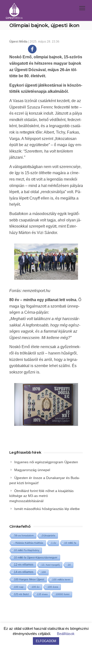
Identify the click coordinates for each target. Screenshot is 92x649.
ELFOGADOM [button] (46, 641)
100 (43, 572)
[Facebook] (32, 49)
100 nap (19, 587)
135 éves (42, 594)
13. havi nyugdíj (50, 564)
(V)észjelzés (48, 535)
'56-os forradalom (24, 535)
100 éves (53, 587)
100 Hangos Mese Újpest (29, 579)
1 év (53, 542)
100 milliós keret (61, 579)
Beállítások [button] (66, 634)
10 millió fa (70, 542)
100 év (35, 587)
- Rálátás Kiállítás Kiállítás (28, 542)
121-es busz (21, 594)
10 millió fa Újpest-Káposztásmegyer (35, 557)
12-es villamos (23, 564)
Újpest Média (18, 41)
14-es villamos (23, 572)
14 (69, 564)
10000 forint (62, 594)
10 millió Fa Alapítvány (26, 550)
